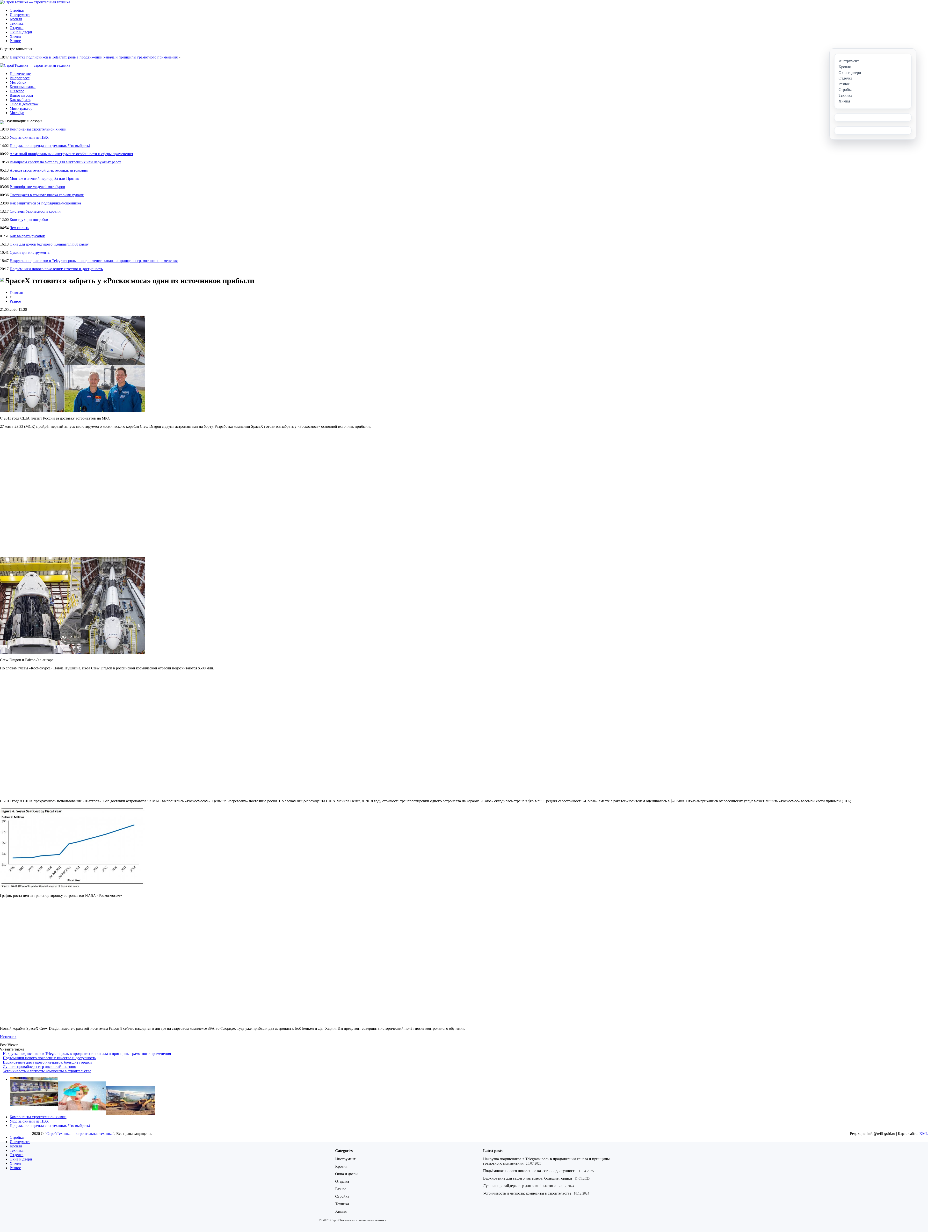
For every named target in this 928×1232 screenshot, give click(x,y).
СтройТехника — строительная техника (79, 1133)
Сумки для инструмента (30, 252)
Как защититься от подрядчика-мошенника (45, 203)
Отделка (16, 28)
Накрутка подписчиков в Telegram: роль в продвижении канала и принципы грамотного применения (94, 57)
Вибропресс (19, 78)
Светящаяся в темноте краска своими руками (47, 195)
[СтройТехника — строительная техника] (35, 2)
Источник (8, 1037)
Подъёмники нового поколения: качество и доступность (56, 269)
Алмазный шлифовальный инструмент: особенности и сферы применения (71, 154)
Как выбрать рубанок (27, 236)
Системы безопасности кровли (35, 211)
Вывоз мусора (21, 95)
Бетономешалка (23, 87)
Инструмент (20, 15)
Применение (20, 74)
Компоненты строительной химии (38, 129)
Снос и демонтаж (24, 104)
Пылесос (17, 91)
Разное (15, 41)
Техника (16, 23)
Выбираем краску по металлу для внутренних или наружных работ (65, 162)
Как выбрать (20, 100)
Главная (16, 292)
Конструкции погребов (29, 219)
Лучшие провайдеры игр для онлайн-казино (39, 1067)
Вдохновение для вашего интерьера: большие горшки (47, 1062)
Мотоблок (18, 82)
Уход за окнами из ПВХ (29, 137)
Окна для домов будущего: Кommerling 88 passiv (49, 244)
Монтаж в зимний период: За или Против (44, 178)
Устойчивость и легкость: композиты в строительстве (47, 1071)
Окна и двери (21, 32)
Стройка (17, 10)
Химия (15, 36)
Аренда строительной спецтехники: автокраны (49, 170)
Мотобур (17, 113)
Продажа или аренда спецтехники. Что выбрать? (50, 146)
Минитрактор (21, 108)
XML (923, 1133)
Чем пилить (19, 228)
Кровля (16, 19)
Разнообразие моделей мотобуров (37, 187)
